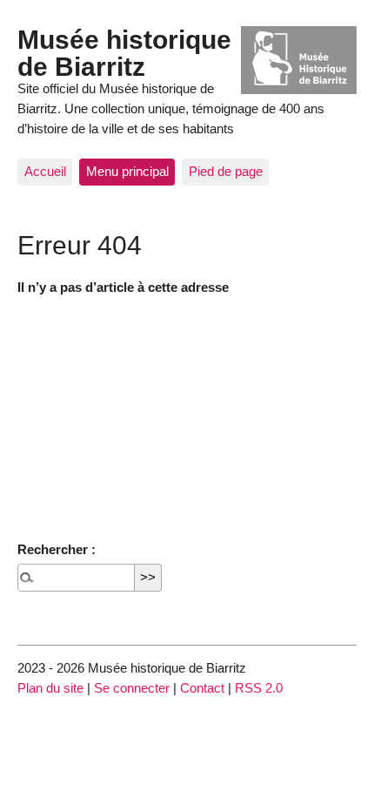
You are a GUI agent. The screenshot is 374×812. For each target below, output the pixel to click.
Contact (202, 687)
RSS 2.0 (259, 687)
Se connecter (132, 687)
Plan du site (50, 687)
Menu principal (127, 171)
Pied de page (226, 171)
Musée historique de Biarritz (124, 52)
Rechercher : (56, 549)
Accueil (45, 171)
